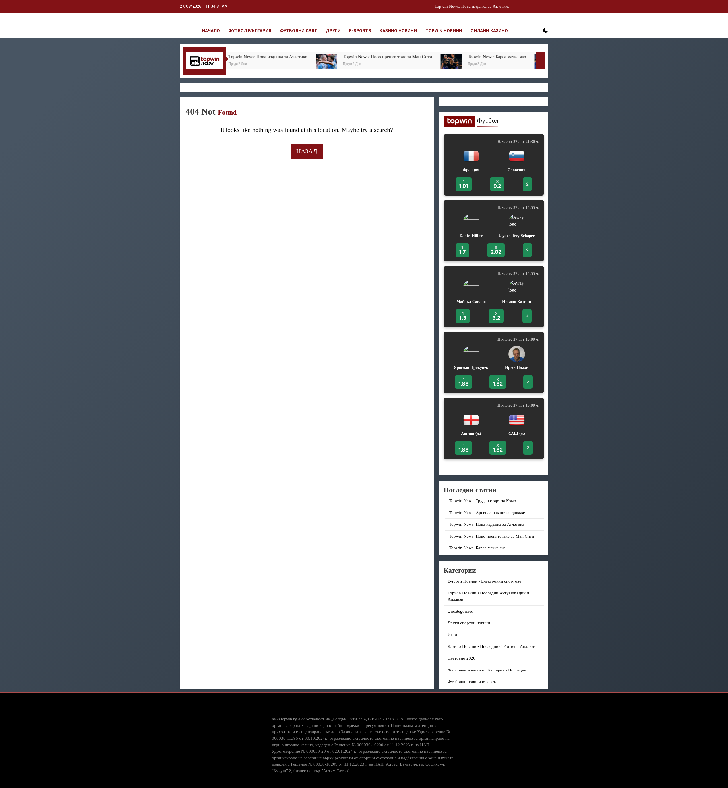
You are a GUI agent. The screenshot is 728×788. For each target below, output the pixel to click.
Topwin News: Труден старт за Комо (482, 500)
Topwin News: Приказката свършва (528, 56)
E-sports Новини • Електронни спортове (484, 581)
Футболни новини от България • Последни (487, 670)
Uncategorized (460, 611)
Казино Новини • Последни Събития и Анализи (491, 646)
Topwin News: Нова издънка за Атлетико (486, 524)
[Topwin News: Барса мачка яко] (384, 64)
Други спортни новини (469, 623)
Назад (306, 151)
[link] (494, 165)
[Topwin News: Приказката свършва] (478, 64)
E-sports (360, 30)
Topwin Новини (443, 30)
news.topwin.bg (284, 719)
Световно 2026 (461, 658)
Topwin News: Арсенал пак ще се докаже (487, 512)
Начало (211, 30)
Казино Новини (398, 30)
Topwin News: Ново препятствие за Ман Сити (467, 8)
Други (333, 30)
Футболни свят (298, 30)
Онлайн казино (489, 30)
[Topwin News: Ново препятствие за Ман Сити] (259, 64)
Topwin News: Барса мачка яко (430, 56)
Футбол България (249, 30)
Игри (452, 634)
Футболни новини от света (472, 681)
